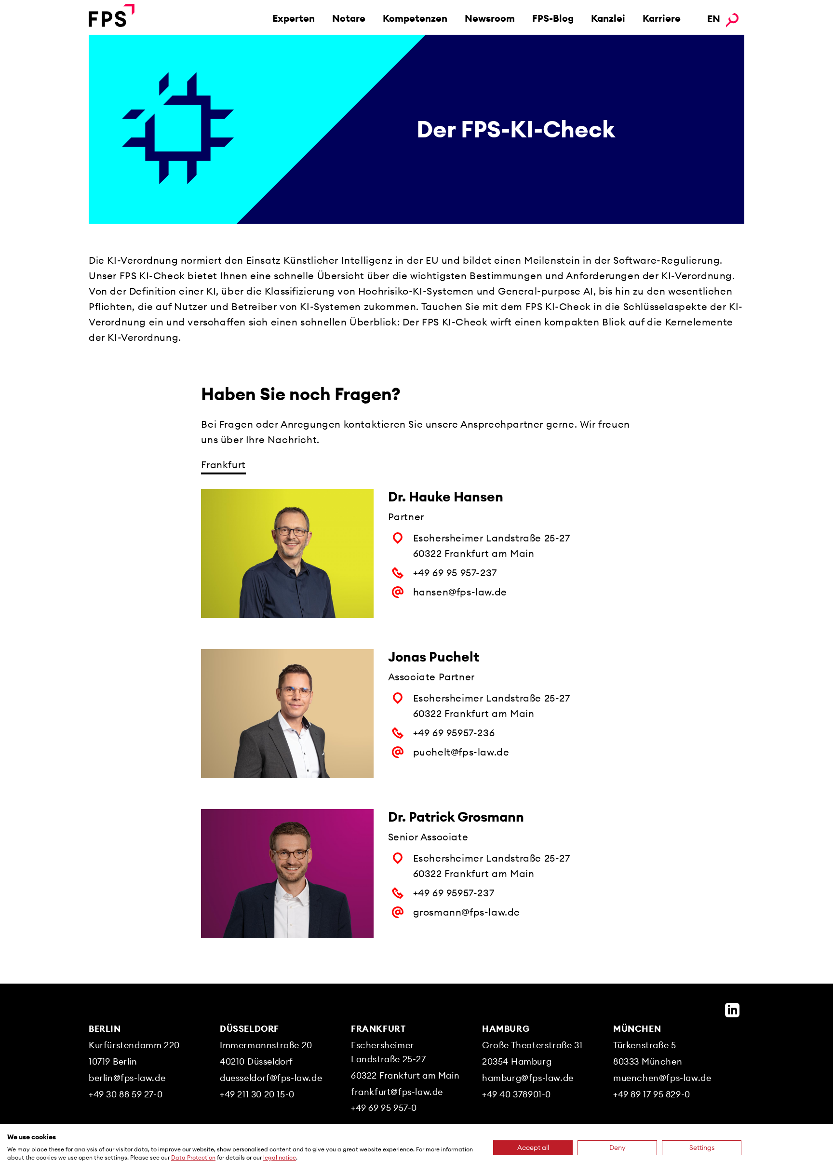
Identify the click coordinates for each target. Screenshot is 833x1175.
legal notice (279, 1157)
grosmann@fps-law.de (466, 912)
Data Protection (193, 1157)
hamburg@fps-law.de (528, 1077)
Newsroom (490, 18)
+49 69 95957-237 (454, 893)
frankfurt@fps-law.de (397, 1091)
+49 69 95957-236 (454, 733)
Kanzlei (608, 18)
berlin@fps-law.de (127, 1077)
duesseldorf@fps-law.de (271, 1077)
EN (713, 19)
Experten (293, 18)
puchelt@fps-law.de (461, 752)
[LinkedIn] (732, 1010)
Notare (348, 18)
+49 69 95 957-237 (455, 573)
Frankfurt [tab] (223, 465)
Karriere (662, 18)
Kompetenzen (415, 18)
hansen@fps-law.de (460, 592)
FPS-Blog (553, 18)
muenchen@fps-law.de (662, 1077)
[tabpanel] (416, 729)
